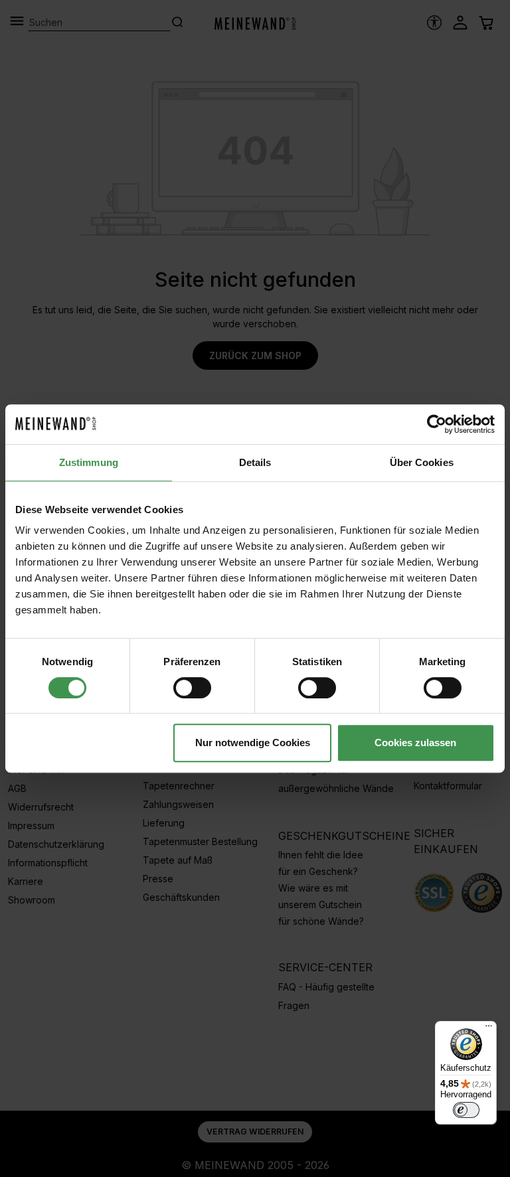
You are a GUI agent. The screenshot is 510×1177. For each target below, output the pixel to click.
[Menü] (489, 1029)
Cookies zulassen (415, 742)
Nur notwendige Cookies (252, 742)
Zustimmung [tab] (88, 462)
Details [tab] (255, 462)
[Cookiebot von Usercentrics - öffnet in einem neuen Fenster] (437, 424)
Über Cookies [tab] (422, 462)
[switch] (192, 687)
